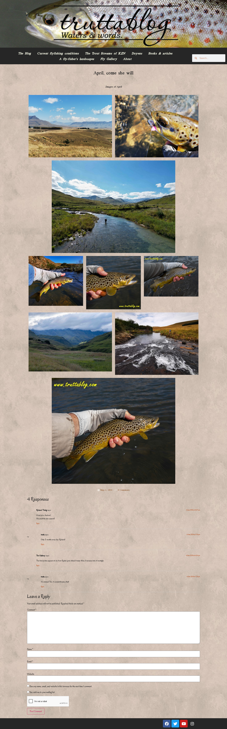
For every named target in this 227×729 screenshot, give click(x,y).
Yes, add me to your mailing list (42, 692)
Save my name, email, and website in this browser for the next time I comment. (60, 686)
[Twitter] (175, 723)
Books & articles (160, 53)
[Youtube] (184, 723)
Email (30, 661)
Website (30, 674)
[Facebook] (167, 723)
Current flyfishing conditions (58, 53)
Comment (31, 609)
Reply (38, 523)
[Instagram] (192, 723)
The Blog (24, 53)
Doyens (137, 53)
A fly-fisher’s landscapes (76, 59)
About (127, 59)
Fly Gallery (108, 59)
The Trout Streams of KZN (105, 53)
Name (30, 649)
